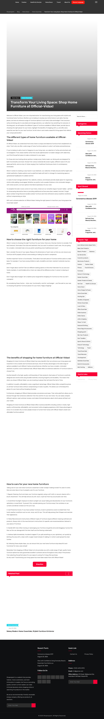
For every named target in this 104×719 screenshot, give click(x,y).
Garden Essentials (83, 277)
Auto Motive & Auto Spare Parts (87, 245)
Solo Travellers (82, 338)
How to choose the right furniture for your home (31, 239)
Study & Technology (83, 344)
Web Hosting (81, 367)
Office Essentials (82, 309)
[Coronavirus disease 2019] (80, 141)
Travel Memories (82, 354)
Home (17, 2)
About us (67, 2)
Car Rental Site (82, 255)
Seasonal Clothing (83, 325)
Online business (82, 312)
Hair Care (80, 283)
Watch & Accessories (83, 364)
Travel (59, 2)
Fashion (24, 2)
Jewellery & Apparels (83, 299)
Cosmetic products (83, 258)
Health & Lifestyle (35, 2)
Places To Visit (82, 322)
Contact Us (81, 379)
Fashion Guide (89, 264)
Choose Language (78, 2)
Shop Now (39, 564)
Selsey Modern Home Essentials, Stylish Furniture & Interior (30, 631)
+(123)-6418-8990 (79, 668)
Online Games (81, 316)
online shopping (82, 319)
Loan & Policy (81, 306)
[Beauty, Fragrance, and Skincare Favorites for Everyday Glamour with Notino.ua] (80, 177)
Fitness (80, 267)
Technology (81, 348)
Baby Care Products (83, 248)
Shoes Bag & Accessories (85, 328)
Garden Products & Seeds (85, 280)
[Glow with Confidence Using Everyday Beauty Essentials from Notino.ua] (80, 153)
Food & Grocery (89, 267)
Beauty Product (82, 251)
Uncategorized (82, 357)
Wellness (90, 367)
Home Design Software (84, 290)
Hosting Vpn (81, 296)
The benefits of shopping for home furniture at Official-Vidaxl (38, 357)
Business (91, 251)
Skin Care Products (83, 335)
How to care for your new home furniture (28, 484)
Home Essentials (82, 293)
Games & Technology (83, 274)
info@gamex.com (77, 671)
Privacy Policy (92, 379)
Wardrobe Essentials (83, 360)
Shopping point (82, 332)
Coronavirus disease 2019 (86, 199)
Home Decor (49, 2)
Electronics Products (83, 261)
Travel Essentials (82, 351)
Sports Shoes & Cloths (84, 341)
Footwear (80, 271)
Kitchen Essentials (83, 303)
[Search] (92, 2)
